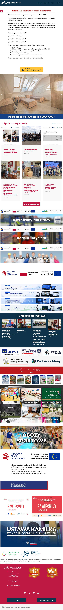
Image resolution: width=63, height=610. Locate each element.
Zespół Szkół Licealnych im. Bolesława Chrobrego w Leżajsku (10, 607)
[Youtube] (34, 593)
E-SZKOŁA (60, 5)
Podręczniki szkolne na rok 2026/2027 (31, 116)
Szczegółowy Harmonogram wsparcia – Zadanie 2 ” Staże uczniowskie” (52, 152)
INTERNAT (59, 2)
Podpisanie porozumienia (6, 330)
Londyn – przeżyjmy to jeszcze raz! (30, 150)
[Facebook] (29, 593)
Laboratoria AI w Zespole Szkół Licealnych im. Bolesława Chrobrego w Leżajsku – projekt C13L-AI (31, 188)
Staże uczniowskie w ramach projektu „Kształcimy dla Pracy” (10, 151)
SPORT (11, 402)
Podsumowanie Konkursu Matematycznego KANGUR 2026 (50, 186)
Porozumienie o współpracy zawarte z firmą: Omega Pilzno (37, 334)
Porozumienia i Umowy (31, 315)
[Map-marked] (38, 593)
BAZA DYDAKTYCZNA (31, 402)
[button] (1, 11)
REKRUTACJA (39, 2)
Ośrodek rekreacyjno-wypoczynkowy (52, 419)
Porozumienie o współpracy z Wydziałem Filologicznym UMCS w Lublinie (53, 337)
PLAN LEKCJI (46, 2)
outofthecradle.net (24, 559)
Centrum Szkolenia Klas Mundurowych (10, 420)
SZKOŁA (52, 2)
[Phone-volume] (25, 593)
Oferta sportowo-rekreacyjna (51, 402)
